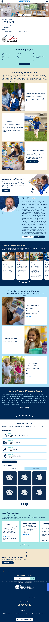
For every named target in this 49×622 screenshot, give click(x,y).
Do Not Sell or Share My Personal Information (24, 615)
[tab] (13, 468)
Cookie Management (40, 613)
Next (47, 10)
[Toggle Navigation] (47, 1)
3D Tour (20, 15)
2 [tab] (23, 282)
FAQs (11, 595)
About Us (12, 592)
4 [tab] (26, 282)
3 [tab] (25, 282)
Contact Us (21, 595)
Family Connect (32, 594)
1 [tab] (22, 282)
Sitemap (31, 595)
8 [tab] (29, 415)
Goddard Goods (22, 597)
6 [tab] (26, 415)
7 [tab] (28, 415)
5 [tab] (25, 415)
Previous (2, 10)
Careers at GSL (22, 592)
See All (3, 43)
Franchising (12, 597)
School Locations (13, 594)
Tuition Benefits (32, 597)
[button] (24, 435)
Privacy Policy (21, 613)
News (30, 592)
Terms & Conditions (30, 613)
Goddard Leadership (23, 594)
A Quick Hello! (27, 15)
